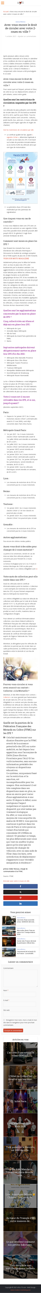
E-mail (6, 1000)
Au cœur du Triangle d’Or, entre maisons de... (20, 1219)
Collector (6, 697)
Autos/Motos (20, 22)
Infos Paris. (20, 1101)
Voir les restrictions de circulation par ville (18, 130)
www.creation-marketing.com (20, 1290)
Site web (6, 1010)
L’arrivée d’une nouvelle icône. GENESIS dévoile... (26, 921)
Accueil (5, 11)
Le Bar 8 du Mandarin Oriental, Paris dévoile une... (20, 1172)
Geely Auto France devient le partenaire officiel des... (26, 942)
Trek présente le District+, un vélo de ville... (20, 1149)
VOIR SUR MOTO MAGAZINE (16, 258)
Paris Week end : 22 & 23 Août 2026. (20, 1125)
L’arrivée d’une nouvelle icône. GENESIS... (20, 1054)
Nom (5, 990)
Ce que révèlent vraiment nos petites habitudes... (20, 1243)
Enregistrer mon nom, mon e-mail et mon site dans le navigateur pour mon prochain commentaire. (20, 1022)
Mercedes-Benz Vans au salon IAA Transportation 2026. (26, 932)
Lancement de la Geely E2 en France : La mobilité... (26, 952)
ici (36, 569)
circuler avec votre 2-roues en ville (16, 881)
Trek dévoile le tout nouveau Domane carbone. (20, 1267)
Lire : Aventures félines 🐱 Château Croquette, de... (20, 1196)
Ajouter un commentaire (27, 36)
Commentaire (8, 968)
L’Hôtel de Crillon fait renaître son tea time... (20, 1078)
